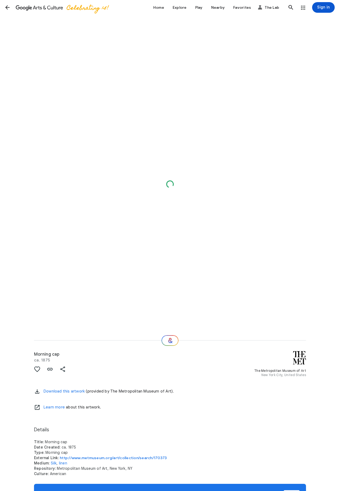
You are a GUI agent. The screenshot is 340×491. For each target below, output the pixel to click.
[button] (7, 7)
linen (63, 463)
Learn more (54, 407)
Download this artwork (64, 391)
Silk (54, 463)
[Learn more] (37, 407)
